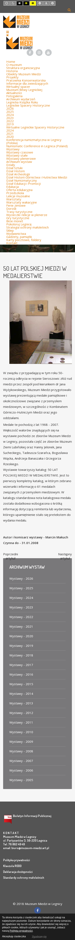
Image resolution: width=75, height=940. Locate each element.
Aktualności (14, 93)
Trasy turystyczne (19, 212)
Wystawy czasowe (19, 152)
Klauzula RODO (12, 866)
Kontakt (12, 243)
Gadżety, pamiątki (19, 237)
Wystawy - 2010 (21, 732)
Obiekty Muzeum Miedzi (23, 74)
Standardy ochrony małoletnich (23, 878)
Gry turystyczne (17, 218)
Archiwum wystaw (19, 162)
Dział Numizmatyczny (21, 180)
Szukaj (69, 10)
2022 (10, 121)
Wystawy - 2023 (21, 607)
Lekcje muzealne (18, 196)
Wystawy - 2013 (21, 703)
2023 (10, 118)
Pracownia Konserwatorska (26, 80)
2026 (10, 108)
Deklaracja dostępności (17, 872)
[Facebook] (30, 52)
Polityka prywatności (16, 860)
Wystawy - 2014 (21, 693)
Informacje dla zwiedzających (27, 83)
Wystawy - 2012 (21, 713)
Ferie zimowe (16, 205)
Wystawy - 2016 (21, 674)
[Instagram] (39, 52)
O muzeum (14, 65)
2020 (10, 136)
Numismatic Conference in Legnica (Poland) (37, 146)
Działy (10, 165)
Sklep (10, 230)
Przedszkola (15, 193)
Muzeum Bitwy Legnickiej (24, 90)
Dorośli (11, 208)
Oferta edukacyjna (19, 190)
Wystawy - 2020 (21, 636)
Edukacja (12, 187)
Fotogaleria (14, 96)
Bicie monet (14, 221)
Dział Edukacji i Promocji (23, 183)
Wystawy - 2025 (21, 588)
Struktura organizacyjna (23, 68)
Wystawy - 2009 (21, 741)
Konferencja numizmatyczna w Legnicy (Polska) (33, 141)
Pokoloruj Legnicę (18, 224)
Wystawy (13, 149)
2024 (10, 115)
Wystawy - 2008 (21, 751)
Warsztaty (13, 199)
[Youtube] (48, 52)
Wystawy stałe (17, 155)
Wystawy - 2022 (21, 617)
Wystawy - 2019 (21, 645)
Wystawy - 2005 (21, 780)
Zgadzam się (39, 936)
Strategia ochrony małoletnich (27, 227)
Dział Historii (15, 171)
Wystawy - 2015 (21, 684)
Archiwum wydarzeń (20, 99)
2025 (10, 111)
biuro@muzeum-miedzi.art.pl (30, 848)
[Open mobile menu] (7, 32)
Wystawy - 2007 (21, 761)
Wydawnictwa (16, 233)
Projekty (12, 77)
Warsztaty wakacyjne (21, 202)
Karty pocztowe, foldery (23, 240)
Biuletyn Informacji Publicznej (32, 816)
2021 (10, 133)
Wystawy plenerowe (21, 158)
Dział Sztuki (14, 168)
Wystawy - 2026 (21, 578)
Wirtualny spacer (18, 86)
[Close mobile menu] (7, 35)
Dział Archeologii (18, 174)
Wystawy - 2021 (21, 626)
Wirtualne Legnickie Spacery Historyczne (35, 127)
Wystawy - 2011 (21, 722)
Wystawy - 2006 (21, 770)
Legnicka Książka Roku (22, 102)
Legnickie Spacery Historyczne (28, 105)
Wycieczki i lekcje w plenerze (26, 215)
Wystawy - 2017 (21, 665)
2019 (10, 124)
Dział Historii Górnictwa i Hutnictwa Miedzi (36, 177)
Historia (12, 71)
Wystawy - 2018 (21, 655)
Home (10, 61)
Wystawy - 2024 (21, 598)
